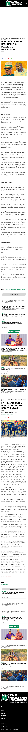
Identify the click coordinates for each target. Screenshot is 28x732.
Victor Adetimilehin (8, 56)
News (6, 38)
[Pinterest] (8, 58)
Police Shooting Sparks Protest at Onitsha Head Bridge (13, 315)
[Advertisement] (14, 22)
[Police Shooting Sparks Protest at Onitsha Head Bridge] (14, 381)
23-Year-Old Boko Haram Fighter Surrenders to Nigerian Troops (13, 307)
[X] (5, 58)
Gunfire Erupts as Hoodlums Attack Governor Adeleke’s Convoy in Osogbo (12, 323)
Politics (3, 347)
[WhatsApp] (11, 58)
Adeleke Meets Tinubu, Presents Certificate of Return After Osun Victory (13, 298)
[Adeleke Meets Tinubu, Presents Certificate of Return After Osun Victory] (14, 340)
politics (14, 289)
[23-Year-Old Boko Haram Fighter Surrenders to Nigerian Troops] (14, 360)
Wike (24, 289)
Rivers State (20, 289)
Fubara (6, 289)
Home (2, 38)
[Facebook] (2, 58)
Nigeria (10, 289)
